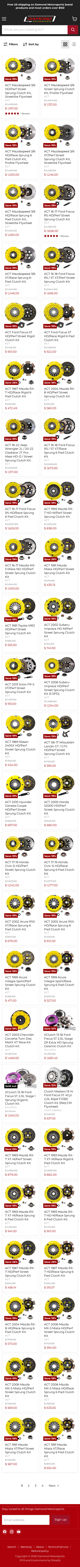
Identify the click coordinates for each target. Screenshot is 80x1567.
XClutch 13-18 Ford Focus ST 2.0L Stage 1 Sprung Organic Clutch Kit (20, 1097)
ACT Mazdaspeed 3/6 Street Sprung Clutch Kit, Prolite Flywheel (59, 89)
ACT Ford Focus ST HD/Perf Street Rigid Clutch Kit (20, 336)
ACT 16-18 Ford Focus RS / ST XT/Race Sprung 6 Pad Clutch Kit (59, 450)
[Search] (73, 29)
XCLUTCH (50, 1049)
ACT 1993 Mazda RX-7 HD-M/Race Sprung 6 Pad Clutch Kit (59, 1215)
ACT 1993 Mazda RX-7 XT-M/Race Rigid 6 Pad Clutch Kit (58, 1159)
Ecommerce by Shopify (46, 1560)
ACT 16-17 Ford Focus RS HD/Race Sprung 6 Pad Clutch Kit (20, 512)
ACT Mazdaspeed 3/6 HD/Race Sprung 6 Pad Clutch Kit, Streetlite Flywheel (20, 217)
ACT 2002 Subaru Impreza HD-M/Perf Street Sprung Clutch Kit (59, 630)
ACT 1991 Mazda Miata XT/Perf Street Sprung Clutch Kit (19, 1448)
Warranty (26, 1546)
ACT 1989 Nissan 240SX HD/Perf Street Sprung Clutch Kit (20, 747)
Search (11, 1546)
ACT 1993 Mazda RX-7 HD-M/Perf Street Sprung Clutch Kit (58, 512)
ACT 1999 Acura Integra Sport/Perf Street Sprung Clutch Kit (20, 983)
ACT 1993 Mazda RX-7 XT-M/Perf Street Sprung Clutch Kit (19, 1159)
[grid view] (65, 44)
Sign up (61, 1519)
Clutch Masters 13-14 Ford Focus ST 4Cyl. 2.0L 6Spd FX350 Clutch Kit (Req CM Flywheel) (58, 1099)
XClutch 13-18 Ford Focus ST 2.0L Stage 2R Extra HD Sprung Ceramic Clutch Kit (58, 1040)
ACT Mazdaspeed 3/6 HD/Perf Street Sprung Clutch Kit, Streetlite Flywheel (20, 90)
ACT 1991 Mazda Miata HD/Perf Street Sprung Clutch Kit (59, 569)
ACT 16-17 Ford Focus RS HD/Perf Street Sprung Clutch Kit (59, 215)
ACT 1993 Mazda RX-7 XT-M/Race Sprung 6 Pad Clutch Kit (20, 1215)
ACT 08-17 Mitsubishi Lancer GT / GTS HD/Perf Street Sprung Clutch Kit (59, 748)
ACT (7, 100)
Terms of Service (58, 1546)
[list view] (74, 44)
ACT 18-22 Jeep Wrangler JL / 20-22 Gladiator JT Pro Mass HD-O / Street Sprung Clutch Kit (19, 452)
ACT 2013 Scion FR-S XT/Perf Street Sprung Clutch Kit (19, 688)
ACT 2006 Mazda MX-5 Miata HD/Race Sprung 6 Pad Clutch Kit (59, 1390)
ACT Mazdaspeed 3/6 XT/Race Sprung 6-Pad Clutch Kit (20, 277)
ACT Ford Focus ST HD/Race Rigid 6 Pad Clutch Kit (59, 336)
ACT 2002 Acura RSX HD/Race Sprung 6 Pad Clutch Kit (59, 925)
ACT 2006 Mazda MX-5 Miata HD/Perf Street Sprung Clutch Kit (59, 1330)
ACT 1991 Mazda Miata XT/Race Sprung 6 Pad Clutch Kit (59, 1450)
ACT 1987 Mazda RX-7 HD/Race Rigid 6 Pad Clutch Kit (20, 392)
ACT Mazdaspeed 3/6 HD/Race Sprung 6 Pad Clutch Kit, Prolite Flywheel (20, 157)
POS (22, 1560)
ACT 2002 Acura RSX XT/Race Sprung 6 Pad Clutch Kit (20, 925)
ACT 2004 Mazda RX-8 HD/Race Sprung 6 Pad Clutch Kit (20, 1328)
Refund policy (40, 1550)
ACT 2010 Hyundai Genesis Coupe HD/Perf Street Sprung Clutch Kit (18, 807)
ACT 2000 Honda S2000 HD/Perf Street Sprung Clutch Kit (59, 807)
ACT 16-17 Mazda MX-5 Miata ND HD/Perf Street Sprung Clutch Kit (20, 571)
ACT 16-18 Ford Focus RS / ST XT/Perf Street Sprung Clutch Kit (59, 277)
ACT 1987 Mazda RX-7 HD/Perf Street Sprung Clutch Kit (20, 1271)
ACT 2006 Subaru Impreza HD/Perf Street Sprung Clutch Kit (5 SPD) (59, 687)
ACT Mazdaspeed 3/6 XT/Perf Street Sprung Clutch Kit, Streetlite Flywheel (59, 157)
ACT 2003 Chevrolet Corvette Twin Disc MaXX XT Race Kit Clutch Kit (19, 1040)
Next (52, 1485)
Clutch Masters (53, 1110)
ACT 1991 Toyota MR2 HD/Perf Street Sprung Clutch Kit (20, 629)
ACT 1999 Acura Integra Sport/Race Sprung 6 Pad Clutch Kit (59, 983)
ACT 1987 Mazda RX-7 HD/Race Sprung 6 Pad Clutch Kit (59, 1271)
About (40, 1546)
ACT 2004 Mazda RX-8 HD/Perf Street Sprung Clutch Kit (59, 392)
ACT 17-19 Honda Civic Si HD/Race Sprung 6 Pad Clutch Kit (59, 867)
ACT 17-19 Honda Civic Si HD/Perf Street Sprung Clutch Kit (20, 867)
